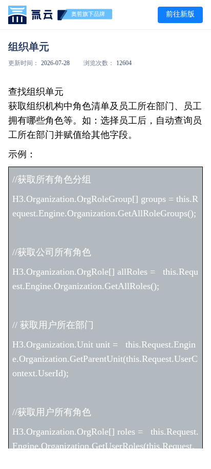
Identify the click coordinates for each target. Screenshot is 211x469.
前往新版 (180, 14)
